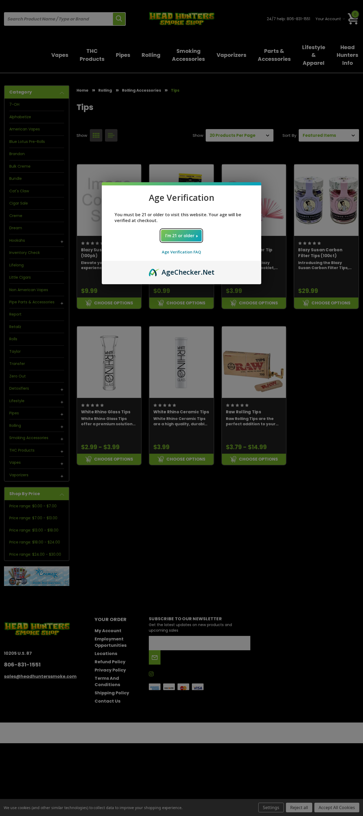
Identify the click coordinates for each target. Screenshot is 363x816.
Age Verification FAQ (181, 251)
